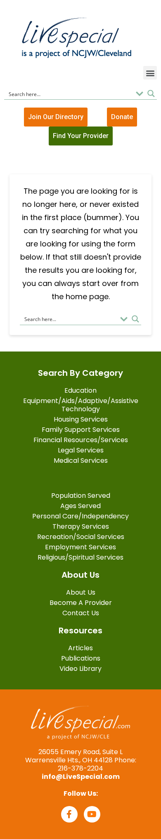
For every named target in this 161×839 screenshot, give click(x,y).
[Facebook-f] (69, 814)
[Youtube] (92, 814)
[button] (150, 73)
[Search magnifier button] (151, 93)
